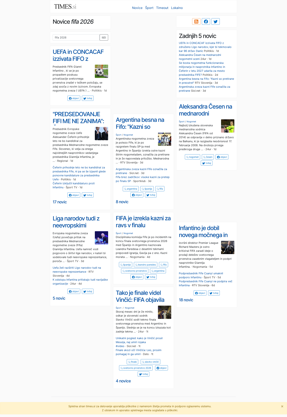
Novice (137, 8)
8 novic (122, 201)
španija (148, 188)
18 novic (186, 300)
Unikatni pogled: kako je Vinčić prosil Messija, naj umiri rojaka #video (139, 342)
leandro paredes (146, 264)
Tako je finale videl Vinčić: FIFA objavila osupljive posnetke (140, 299)
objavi (75, 98)
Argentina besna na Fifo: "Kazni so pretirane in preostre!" (142, 126)
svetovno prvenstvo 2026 (137, 367)
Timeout (162, 8)
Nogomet (191, 121)
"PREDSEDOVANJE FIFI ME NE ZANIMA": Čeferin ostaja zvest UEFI (78, 125)
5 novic (59, 298)
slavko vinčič (151, 361)
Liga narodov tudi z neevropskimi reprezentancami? (76, 225)
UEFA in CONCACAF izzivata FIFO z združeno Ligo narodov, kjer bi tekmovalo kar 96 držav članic (205, 47)
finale (133, 361)
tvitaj (89, 98)
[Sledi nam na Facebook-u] (206, 21)
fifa (161, 188)
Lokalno (177, 8)
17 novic (60, 202)
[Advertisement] (143, 39)
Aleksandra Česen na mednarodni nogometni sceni (205, 113)
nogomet (193, 156)
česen (208, 156)
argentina (131, 188)
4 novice (123, 381)
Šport (149, 8)
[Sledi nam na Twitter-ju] (215, 21)
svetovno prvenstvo (136, 270)
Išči (104, 37)
